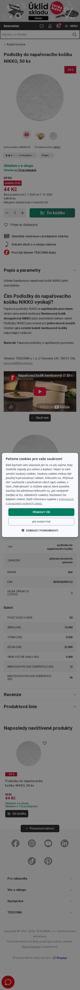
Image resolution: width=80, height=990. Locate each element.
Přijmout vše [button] (41, 512)
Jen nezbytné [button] (41, 521)
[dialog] (40, 495)
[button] (40, 530)
